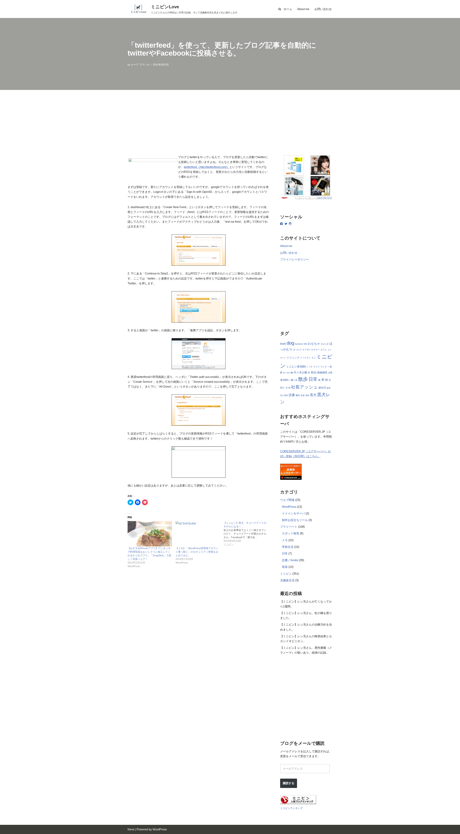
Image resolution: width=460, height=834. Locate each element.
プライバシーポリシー (294, 259)
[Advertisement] (230, 117)
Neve (131, 829)
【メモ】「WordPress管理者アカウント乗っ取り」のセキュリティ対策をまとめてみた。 (197, 552)
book (283, 343)
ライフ (316, 367)
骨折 (307, 395)
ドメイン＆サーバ (293, 513)
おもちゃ (314, 343)
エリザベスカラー (311, 350)
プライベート (288, 526)
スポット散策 (290, 533)
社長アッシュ (304, 387)
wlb (305, 344)
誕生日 (322, 387)
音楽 (303, 395)
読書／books (290, 560)
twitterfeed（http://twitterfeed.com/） (206, 167)
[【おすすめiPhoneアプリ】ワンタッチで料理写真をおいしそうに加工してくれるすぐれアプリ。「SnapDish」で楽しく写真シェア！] (150, 533)
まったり (297, 350)
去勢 (330, 373)
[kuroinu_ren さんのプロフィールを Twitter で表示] (285, 223)
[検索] (279, 9)
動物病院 (322, 372)
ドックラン (305, 358)
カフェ (323, 350)
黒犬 (313, 395)
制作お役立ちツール (295, 520)
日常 (313, 379)
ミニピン (286, 573)
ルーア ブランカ (140, 64)
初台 (314, 372)
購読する (288, 783)
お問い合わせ (323, 9)
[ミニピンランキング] (298, 803)
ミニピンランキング (291, 808)
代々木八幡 (288, 373)
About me (303, 9)
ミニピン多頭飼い (297, 366)
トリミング (293, 357)
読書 (292, 395)
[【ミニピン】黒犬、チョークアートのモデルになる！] (248, 533)
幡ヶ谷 (294, 380)
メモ (310, 367)
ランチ (323, 366)
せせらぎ (325, 344)
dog (290, 343)
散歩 (303, 379)
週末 (298, 395)
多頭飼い (285, 379)
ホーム (288, 9)
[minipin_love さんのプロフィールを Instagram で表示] (290, 223)
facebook (299, 344)
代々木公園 (300, 372)
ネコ (314, 358)
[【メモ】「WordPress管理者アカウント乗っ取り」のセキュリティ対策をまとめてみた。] (198, 533)
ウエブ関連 (287, 499)
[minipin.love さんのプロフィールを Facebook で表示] (281, 223)
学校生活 (287, 546)
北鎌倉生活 (287, 580)
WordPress (289, 506)
